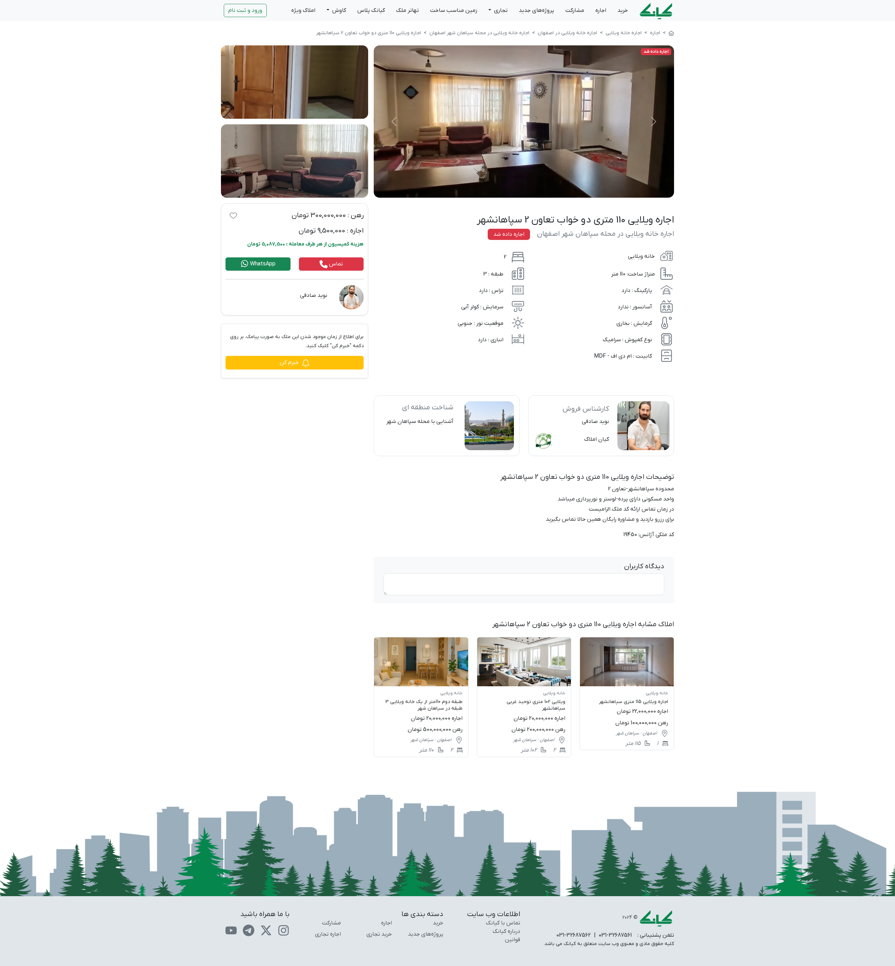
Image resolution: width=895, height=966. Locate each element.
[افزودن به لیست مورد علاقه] (233, 215)
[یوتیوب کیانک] (231, 930)
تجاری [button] (500, 10)
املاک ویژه (303, 10)
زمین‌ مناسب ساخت (453, 10)
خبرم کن (289, 362)
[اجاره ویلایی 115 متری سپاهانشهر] (627, 693)
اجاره (600, 10)
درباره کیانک (506, 931)
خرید (622, 10)
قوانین (512, 939)
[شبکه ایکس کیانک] (266, 930)
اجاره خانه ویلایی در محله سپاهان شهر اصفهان (605, 234)
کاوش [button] (338, 10)
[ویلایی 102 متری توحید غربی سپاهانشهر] (524, 696)
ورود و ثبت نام (245, 10)
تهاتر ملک (407, 10)
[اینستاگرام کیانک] (283, 930)
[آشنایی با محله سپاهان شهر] (446, 426)
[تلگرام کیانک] (249, 930)
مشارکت (574, 10)
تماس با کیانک (503, 923)
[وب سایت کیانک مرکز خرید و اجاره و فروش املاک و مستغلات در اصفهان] (671, 33)
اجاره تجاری (328, 934)
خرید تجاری (379, 934)
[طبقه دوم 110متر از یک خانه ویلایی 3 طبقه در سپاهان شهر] (421, 696)
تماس (335, 264)
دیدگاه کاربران (644, 566)
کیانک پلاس (371, 10)
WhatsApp (262, 264)
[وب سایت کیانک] (656, 10)
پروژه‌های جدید (536, 10)
